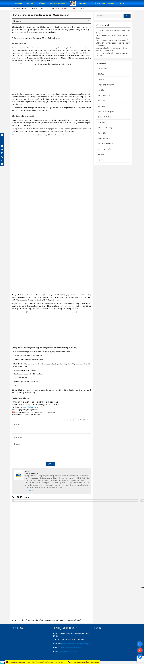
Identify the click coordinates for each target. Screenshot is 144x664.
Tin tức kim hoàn (29, 9)
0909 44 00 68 (94, 662)
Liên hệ (121, 3)
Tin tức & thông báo (57, 3)
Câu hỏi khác (102, 68)
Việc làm (101, 160)
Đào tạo (111, 3)
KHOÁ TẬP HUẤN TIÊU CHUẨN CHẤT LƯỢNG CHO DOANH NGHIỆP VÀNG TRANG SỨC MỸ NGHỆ (46, 620)
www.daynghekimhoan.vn (29, 407)
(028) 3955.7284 (80, 662)
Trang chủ (18, 3)
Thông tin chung (104, 138)
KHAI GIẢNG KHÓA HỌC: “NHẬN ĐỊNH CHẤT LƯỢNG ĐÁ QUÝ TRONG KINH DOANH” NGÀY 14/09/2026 (113, 43)
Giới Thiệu (101, 79)
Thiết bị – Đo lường (105, 128)
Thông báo (102, 133)
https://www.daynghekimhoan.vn (71, 647)
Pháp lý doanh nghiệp (106, 111)
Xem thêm (29, 490)
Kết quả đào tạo (104, 95)
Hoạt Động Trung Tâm (106, 85)
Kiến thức (101, 106)
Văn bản (82, 3)
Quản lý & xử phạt (105, 117)
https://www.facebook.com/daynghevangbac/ (76, 644)
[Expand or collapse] (88, 21)
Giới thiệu (30, 3)
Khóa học (41, 3)
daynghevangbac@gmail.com (68, 651)
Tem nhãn (101, 122)
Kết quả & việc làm (97, 3)
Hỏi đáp (101, 90)
